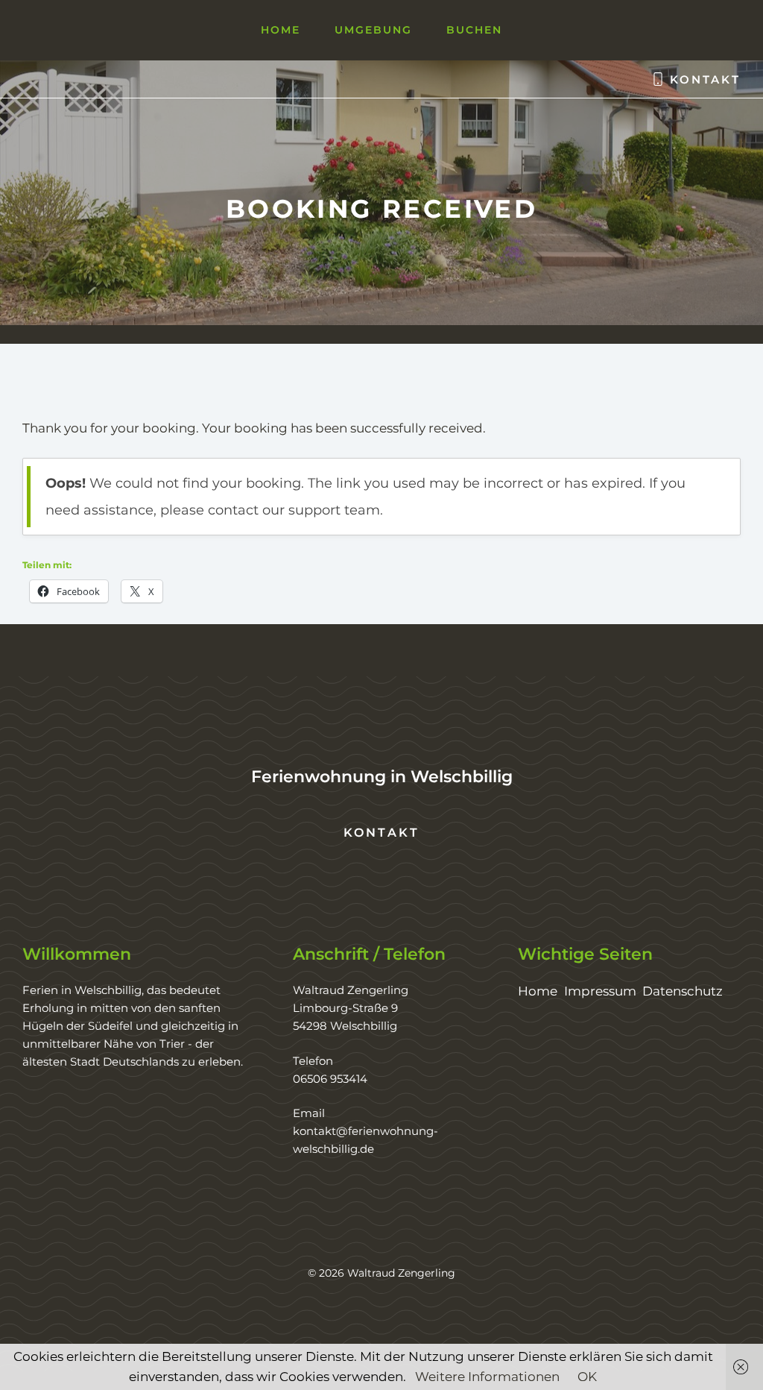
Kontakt (705, 79)
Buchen (474, 30)
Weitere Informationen (487, 1376)
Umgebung (373, 30)
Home (280, 30)
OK (587, 1376)
